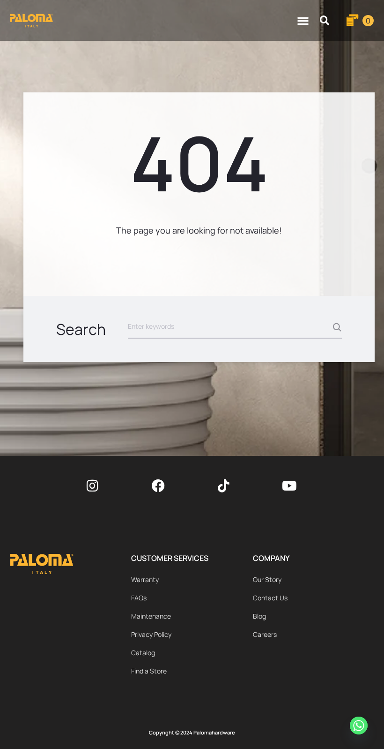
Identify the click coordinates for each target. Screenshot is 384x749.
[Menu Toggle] (303, 21)
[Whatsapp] (360, 727)
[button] (325, 20)
